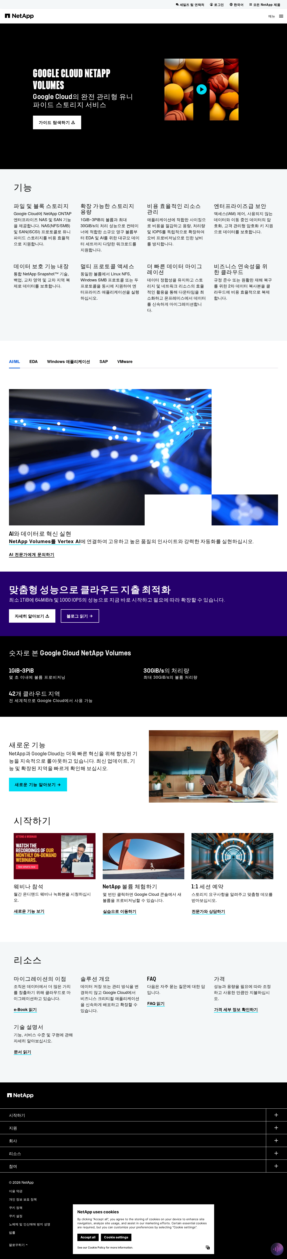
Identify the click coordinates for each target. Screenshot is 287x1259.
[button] (276, 16)
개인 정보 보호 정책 (23, 1199)
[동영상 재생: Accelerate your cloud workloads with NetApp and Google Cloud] (201, 89)
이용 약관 (15, 1191)
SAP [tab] (104, 361)
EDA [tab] (33, 361)
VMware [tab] (125, 361)
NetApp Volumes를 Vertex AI (45, 541)
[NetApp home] (19, 16)
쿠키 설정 (15, 1216)
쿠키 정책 (15, 1207)
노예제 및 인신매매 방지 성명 (29, 1224)
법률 (12, 1232)
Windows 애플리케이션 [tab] (68, 361)
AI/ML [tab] (14, 361)
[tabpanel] (143, 463)
